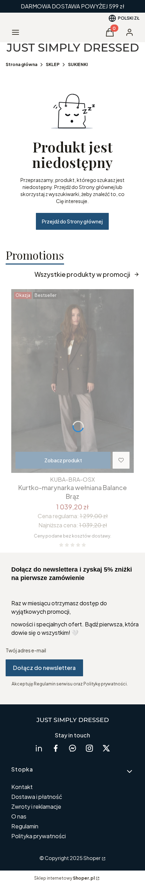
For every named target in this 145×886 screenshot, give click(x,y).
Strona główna (21, 64)
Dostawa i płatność (36, 796)
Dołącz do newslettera (44, 667)
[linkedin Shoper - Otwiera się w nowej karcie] (38, 748)
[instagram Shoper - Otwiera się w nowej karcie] (89, 748)
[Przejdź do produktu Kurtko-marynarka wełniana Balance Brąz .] (72, 381)
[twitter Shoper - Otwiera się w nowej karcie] (106, 748)
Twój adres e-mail (26, 650)
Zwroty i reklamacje (36, 806)
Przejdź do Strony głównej (72, 221)
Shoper (92, 858)
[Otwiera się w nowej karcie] (72, 748)
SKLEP (52, 64)
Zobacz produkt (63, 460)
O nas (18, 816)
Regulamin (24, 826)
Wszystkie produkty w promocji (82, 274)
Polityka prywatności (38, 836)
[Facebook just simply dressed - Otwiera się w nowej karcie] (55, 748)
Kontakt (22, 786)
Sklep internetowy (64, 878)
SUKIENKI (78, 64)
